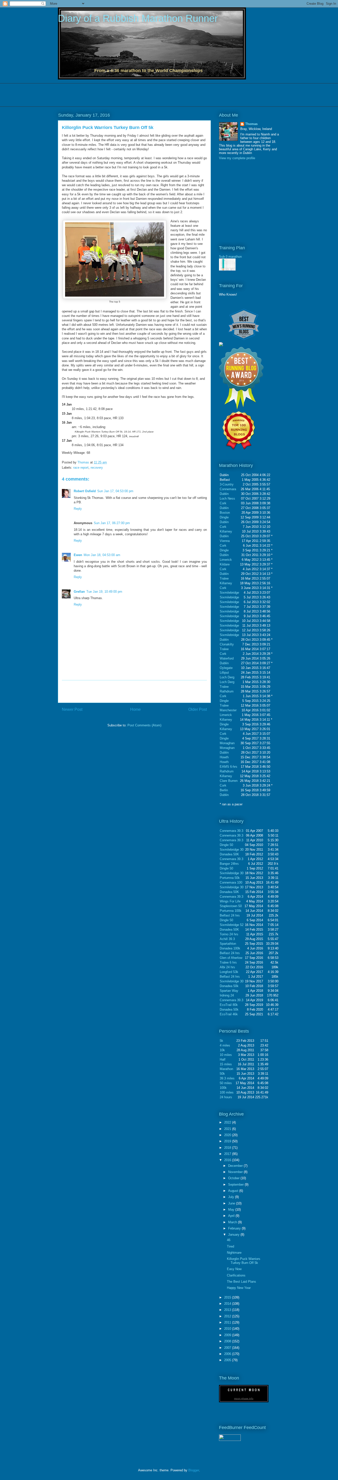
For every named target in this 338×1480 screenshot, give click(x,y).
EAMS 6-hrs (228, 766)
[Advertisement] (148, 94)
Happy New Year (239, 1288)
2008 (228, 1341)
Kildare (225, 564)
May (231, 1209)
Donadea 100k (230, 948)
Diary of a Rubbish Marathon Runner (138, 18)
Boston (225, 512)
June (232, 1203)
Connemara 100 (231, 882)
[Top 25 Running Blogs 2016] (221, 345)
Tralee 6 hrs (228, 962)
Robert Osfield (85, 491)
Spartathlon (228, 943)
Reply (78, 508)
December (236, 1166)
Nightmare (234, 1252)
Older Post (197, 709)
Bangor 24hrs (229, 864)
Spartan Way (229, 991)
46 (228, 1240)
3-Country (227, 484)
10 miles (226, 1055)
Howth (224, 757)
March (233, 1222)
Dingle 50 (226, 845)
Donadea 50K (229, 854)
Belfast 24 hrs (230, 915)
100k (223, 1088)
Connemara (228, 489)
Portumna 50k (230, 878)
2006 (228, 1354)
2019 (228, 1141)
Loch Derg (227, 677)
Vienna (225, 541)
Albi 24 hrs (227, 967)
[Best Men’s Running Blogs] (243, 340)
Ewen (78, 555)
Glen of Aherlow (231, 958)
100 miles (227, 1092)
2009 (228, 1335)
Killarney (226, 531)
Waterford (227, 658)
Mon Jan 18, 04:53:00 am (102, 555)
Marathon (226, 1069)
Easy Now (234, 1269)
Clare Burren (229, 781)
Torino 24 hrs (229, 934)
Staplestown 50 (231, 906)
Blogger (193, 1470)
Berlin (224, 790)
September (236, 1184)
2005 (228, 1360)
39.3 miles (227, 1078)
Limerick (226, 559)
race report (81, 467)
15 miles (226, 1064)
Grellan (79, 591)
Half (222, 1059)
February (235, 1228)
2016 (228, 1160)
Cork (223, 503)
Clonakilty (227, 644)
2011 (228, 1322)
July (231, 1197)
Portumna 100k (230, 911)
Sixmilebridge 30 (231, 849)
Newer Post (72, 709)
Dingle (224, 517)
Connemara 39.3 (231, 831)
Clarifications (236, 1275)
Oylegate (226, 668)
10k (222, 1050)
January (234, 1234)
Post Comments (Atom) (144, 725)
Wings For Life (230, 901)
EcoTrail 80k (229, 1005)
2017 (228, 1154)
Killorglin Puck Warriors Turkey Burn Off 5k (243, 1261)
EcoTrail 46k (229, 1014)
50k (222, 1073)
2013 (228, 1310)
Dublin (224, 494)
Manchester (228, 710)
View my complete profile (237, 158)
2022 (228, 1122)
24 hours (226, 1097)
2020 (228, 1135)
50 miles (226, 1083)
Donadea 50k (229, 986)
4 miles (225, 1045)
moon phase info (243, 1398)
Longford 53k (229, 972)
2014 (228, 1303)
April (232, 1216)
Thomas (83, 462)
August (233, 1191)
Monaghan (227, 743)
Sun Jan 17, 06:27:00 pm (112, 523)
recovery (97, 467)
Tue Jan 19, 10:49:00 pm (104, 591)
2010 (228, 1328)
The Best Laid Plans (241, 1281)
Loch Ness (227, 498)
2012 (228, 1316)
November (236, 1172)
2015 (228, 1297)
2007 (228, 1348)
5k (221, 1041)
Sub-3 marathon (230, 256)
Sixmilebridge (229, 592)
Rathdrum (227, 691)
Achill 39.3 (227, 939)
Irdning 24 (227, 995)
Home (135, 709)
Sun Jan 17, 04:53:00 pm (115, 491)
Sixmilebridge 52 (231, 925)
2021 (228, 1129)
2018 (228, 1147)
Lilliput (224, 672)
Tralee (224, 578)
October (234, 1178)
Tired (230, 1246)
